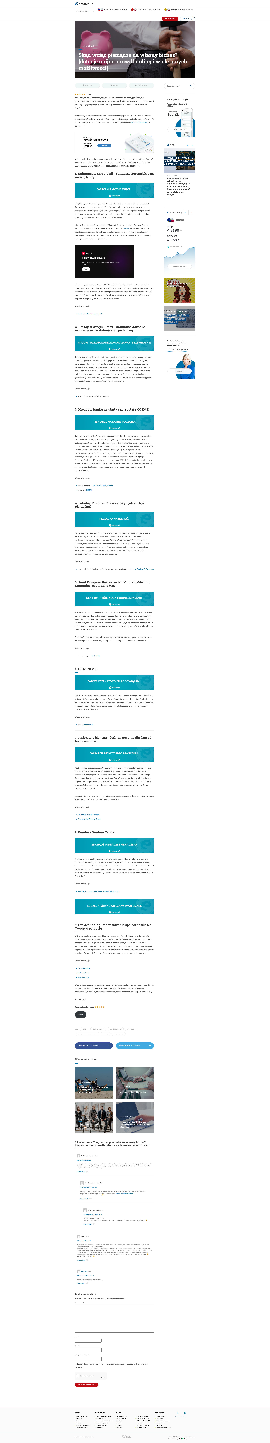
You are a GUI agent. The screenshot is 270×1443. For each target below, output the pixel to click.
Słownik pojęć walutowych (164, 1427)
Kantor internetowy (82, 1416)
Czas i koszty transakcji (143, 1418)
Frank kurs (120, 1427)
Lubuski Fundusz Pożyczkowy (142, 569)
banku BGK (88, 724)
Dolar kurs (119, 1423)
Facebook (88, 85)
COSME (88, 490)
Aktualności (160, 1418)
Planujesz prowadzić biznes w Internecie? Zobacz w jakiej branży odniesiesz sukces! (135, 1124)
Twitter (115, 85)
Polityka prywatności (102, 1425)
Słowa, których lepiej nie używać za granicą (179, 285)
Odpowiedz (81, 1171)
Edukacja (159, 1425)
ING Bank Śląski (99, 485)
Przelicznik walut (121, 1418)
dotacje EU (131, 1029)
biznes (127, 228)
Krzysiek (84, 1271)
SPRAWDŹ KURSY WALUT (179, 266)
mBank (110, 485)
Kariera (78, 1423)
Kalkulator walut (179, 129)
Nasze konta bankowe (143, 1416)
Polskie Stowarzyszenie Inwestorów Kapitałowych (98, 891)
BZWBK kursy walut (142, 1423)
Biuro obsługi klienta (102, 1423)
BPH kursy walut (141, 1427)
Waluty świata (160, 1423)
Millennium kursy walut (143, 1421)
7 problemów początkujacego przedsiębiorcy (91, 1125)
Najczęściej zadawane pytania (105, 1421)
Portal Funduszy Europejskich (90, 314)
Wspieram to (83, 977)
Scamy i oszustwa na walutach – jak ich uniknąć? (177, 314)
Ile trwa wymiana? (101, 1418)
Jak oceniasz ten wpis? (84, 1007)
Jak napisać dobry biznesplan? (133, 1092)
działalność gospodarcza (88, 1034)
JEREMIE (96, 656)
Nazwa (77, 1337)
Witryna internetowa (82, 1355)
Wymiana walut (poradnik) (104, 1416)
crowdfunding (98, 1029)
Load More (135, 1396)
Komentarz (79, 1303)
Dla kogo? (79, 1418)
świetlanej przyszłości (140, 122)
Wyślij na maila (143, 85)
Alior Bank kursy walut (143, 1425)
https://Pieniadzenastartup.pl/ (125, 1193)
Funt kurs (119, 1425)
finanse (105, 1034)
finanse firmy (119, 1034)
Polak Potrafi (83, 973)
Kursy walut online (122, 1416)
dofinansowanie (115, 1029)
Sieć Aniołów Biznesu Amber (89, 819)
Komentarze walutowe (163, 1421)
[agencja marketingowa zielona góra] (183, 1439)
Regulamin (100, 1427)
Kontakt (179, 371)
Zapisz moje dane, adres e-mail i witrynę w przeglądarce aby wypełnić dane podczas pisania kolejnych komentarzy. (111, 1365)
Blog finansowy (161, 1416)
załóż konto (170, 19)
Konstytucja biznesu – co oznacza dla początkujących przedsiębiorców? (93, 1089)
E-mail (77, 1346)
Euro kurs (119, 1421)
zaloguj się (187, 19)
